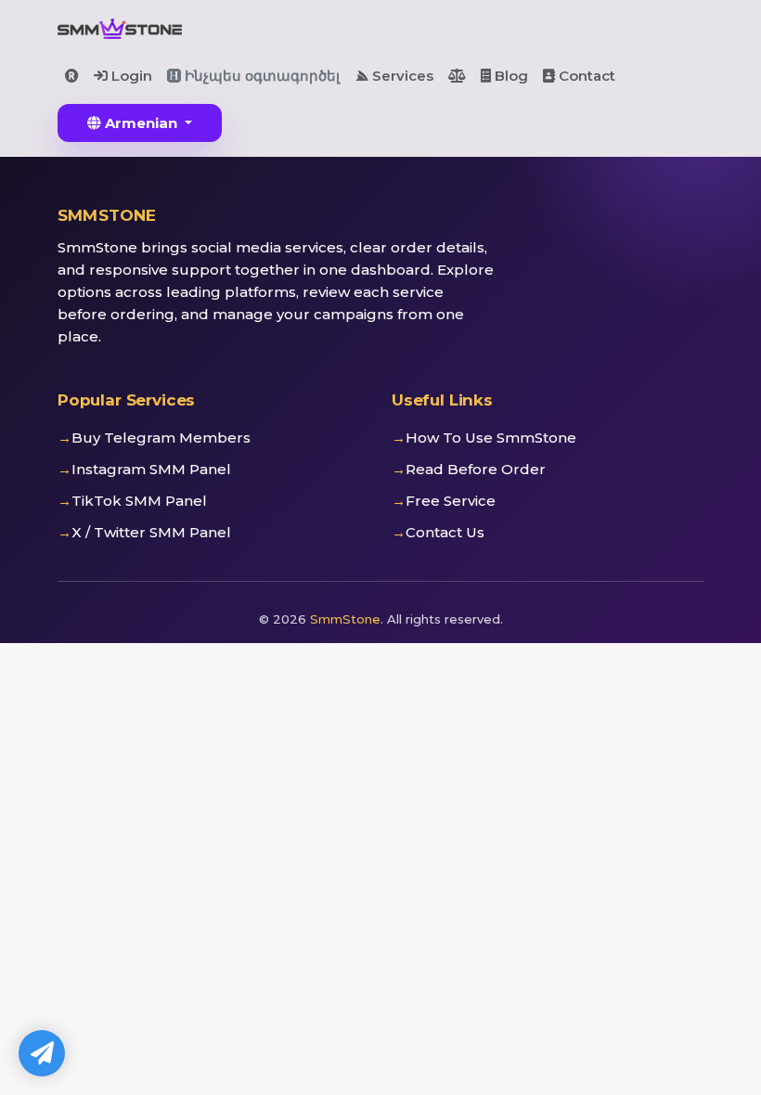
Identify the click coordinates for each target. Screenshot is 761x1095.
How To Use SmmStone (491, 437)
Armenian (141, 123)
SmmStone (345, 619)
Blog (509, 75)
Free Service (451, 500)
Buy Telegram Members (161, 437)
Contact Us (445, 532)
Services (400, 75)
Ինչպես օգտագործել (260, 75)
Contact (585, 75)
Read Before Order (476, 469)
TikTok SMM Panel (139, 500)
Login (130, 75)
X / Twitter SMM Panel (151, 532)
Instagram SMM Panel (151, 469)
